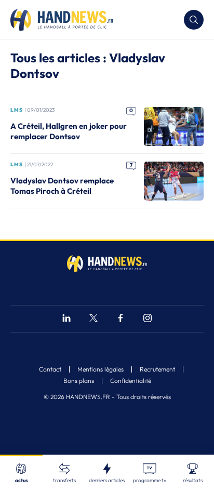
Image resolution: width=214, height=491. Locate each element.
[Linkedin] (66, 319)
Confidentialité (130, 381)
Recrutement (157, 369)
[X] (93, 319)
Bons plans (78, 381)
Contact (50, 369)
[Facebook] (120, 319)
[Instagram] (147, 319)
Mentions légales (100, 369)
